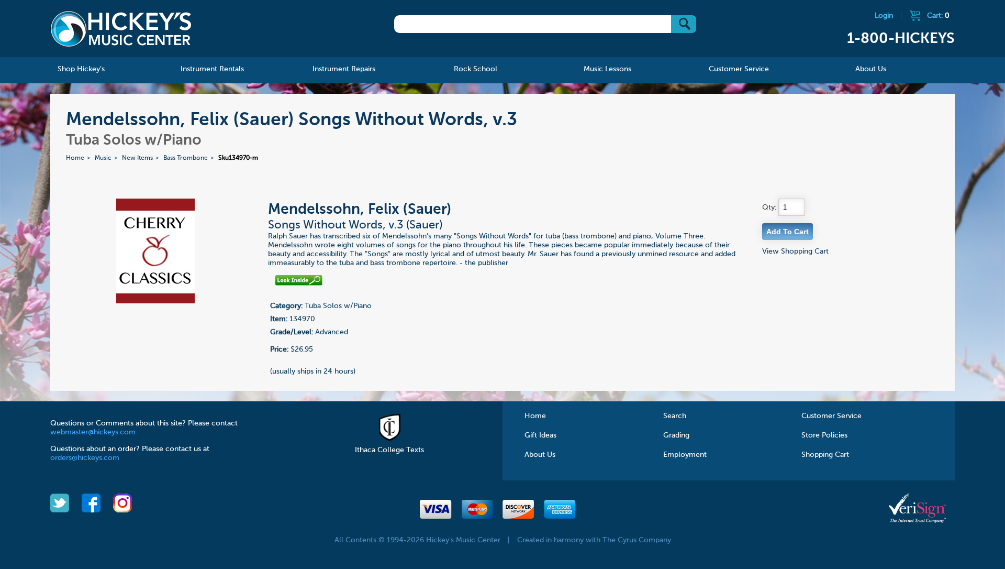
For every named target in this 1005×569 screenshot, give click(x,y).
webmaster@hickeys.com (93, 432)
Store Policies (824, 435)
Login (884, 15)
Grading (676, 435)
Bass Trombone (185, 158)
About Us (539, 454)
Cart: (938, 15)
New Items (137, 158)
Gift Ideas (540, 435)
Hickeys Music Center (121, 28)
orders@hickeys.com (84, 458)
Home (75, 158)
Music (103, 158)
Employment (685, 454)
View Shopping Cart (795, 251)
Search (674, 416)
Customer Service (831, 416)
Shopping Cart (825, 454)
